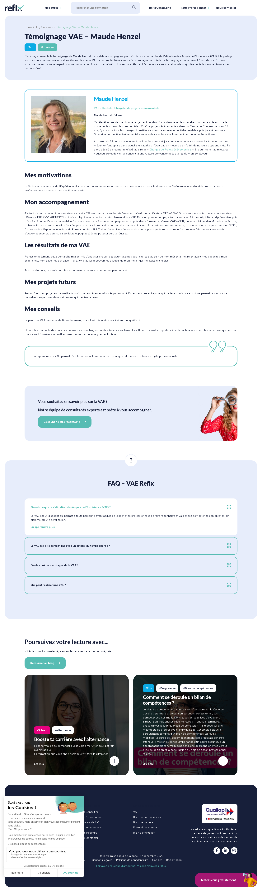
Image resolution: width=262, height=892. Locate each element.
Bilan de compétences (198, 688)
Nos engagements (90, 827)
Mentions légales (101, 860)
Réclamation (174, 860)
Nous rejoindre (88, 832)
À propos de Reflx (90, 822)
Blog (37, 27)
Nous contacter (226, 7)
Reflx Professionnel (193, 7)
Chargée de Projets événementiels (170, 149)
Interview (48, 27)
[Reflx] (14, 7)
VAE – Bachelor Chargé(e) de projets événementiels (126, 108)
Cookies (157, 860)
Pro (31, 47)
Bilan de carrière (143, 822)
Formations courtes (145, 827)
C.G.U (84, 860)
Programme (167, 688)
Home (28, 27)
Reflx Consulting (160, 7)
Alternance (63, 730)
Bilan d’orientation (144, 832)
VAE (135, 812)
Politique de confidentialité (132, 860)
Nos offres (51, 7)
